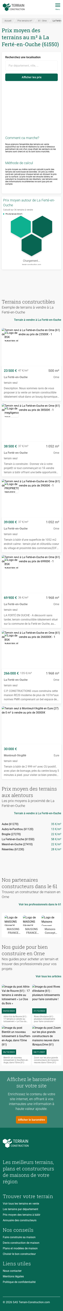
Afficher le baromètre (31, 1119)
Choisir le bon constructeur (19, 1254)
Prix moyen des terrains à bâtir (21, 1214)
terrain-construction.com (31, 264)
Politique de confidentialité (19, 1282)
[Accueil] (13, 7)
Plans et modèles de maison (20, 1248)
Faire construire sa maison (19, 1237)
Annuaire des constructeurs (19, 1220)
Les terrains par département (20, 1209)
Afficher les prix (31, 77)
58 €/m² (56, 839)
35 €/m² (56, 824)
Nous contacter (12, 1270)
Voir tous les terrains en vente (21, 1203)
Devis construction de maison (21, 1242)
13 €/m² (56, 829)
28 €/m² (56, 849)
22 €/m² (56, 834)
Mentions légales (13, 1276)
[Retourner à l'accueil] (31, 1143)
